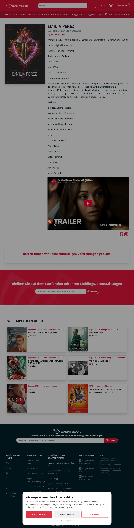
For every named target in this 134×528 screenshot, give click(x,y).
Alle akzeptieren (39, 514)
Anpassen (94, 514)
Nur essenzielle (67, 514)
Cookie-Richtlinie (67, 521)
